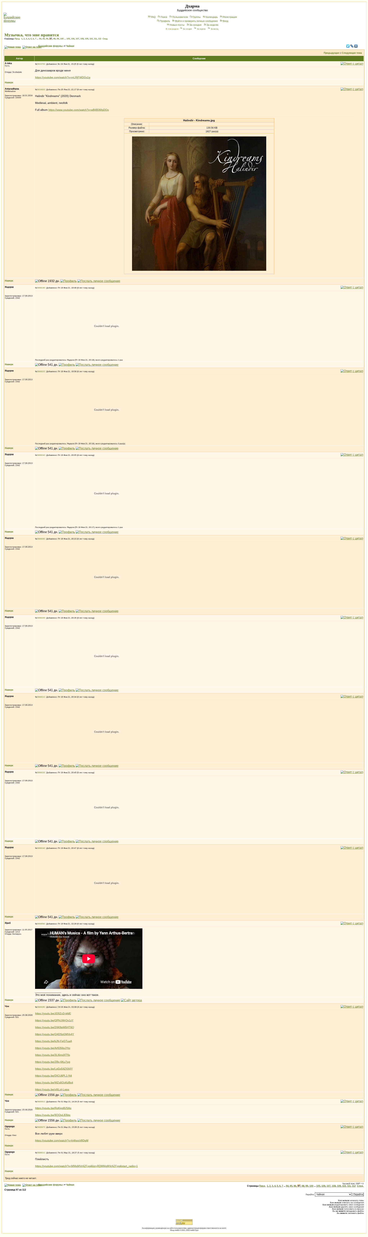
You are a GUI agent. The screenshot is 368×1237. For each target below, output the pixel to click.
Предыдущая (331, 53)
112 (99, 39)
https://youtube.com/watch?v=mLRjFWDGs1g (62, 77)
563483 (40, 89)
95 (44, 39)
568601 (40, 1153)
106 (73, 39)
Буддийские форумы (50, 46)
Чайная (70, 46)
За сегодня (195, 25)
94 (40, 39)
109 (86, 39)
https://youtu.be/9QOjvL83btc (53, 1114)
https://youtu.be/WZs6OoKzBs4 (54, 1082)
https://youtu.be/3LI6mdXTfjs (52, 1054)
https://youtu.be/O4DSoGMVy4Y (54, 1034)
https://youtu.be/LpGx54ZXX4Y (54, 1068)
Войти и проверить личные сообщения (196, 21)
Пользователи (180, 17)
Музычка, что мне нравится (31, 34)
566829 (40, 539)
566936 (40, 1007)
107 (77, 39)
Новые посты (177, 25)
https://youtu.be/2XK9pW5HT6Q (54, 1027)
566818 (40, 288)
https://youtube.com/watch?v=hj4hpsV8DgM (61, 1140)
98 (54, 39)
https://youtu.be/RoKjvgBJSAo (53, 1108)
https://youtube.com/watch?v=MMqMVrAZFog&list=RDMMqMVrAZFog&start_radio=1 (86, 1166)
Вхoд (225, 21)
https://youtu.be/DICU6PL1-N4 (53, 1075)
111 (95, 39)
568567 (40, 1127)
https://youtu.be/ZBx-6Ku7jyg (52, 1061)
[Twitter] (348, 46)
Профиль (165, 21)
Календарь (212, 17)
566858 (40, 924)
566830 (40, 618)
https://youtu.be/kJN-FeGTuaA (53, 1041)
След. (105, 39)
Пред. (17, 39)
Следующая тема (352, 53)
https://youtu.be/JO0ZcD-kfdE (53, 1013)
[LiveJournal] (352, 46)
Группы (197, 17)
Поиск (164, 17)
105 (68, 39)
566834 (40, 848)
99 (58, 39)
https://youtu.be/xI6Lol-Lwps (52, 1089)
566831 (40, 697)
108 (82, 39)
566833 (40, 772)
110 (91, 39)
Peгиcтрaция (230, 17)
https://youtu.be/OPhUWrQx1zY (54, 1020)
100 (62, 39)
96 (47, 39)
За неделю (212, 25)
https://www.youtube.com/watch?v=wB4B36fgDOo (78, 109)
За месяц (214, 29)
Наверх (9, 82)
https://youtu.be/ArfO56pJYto (52, 1048)
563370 (40, 64)
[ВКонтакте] (356, 46)
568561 (40, 1102)
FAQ (153, 17)
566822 (40, 371)
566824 (40, 455)
